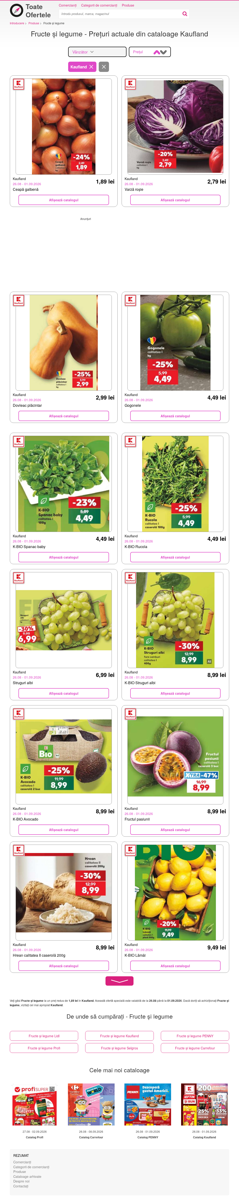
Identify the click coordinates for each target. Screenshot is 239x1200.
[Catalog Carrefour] (91, 1104)
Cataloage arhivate (27, 1176)
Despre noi (21, 1181)
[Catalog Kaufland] (204, 1104)
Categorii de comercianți (99, 5)
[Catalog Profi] (34, 1104)
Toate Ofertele (38, 10)
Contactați (20, 1185)
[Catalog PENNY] (147, 1104)
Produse (128, 5)
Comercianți (68, 5)
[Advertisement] (119, 253)
